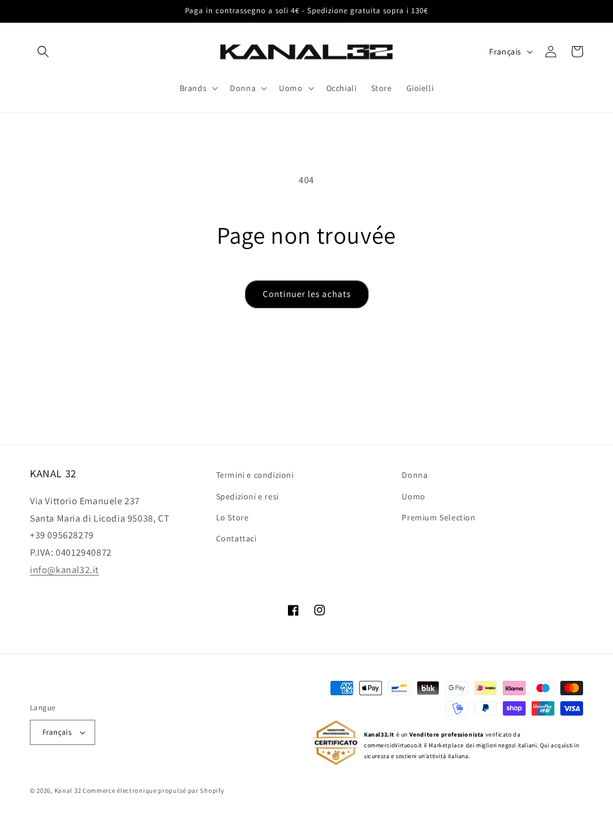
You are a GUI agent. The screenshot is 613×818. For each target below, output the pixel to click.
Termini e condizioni (255, 474)
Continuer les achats (307, 293)
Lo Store (232, 517)
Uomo (413, 496)
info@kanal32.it (64, 569)
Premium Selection (438, 517)
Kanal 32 (67, 790)
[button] (43, 51)
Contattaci (236, 538)
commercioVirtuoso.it (393, 745)
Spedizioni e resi (247, 496)
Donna (414, 474)
